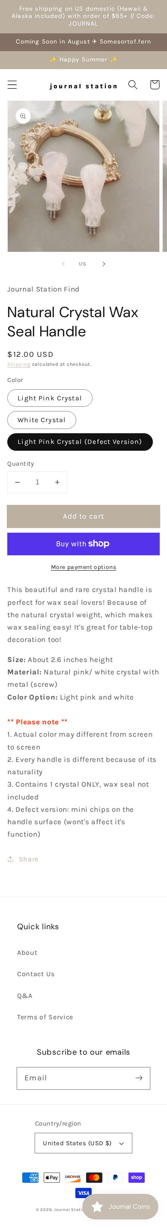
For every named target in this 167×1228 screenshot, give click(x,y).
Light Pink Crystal (50, 398)
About (27, 952)
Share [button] (29, 859)
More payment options (83, 566)
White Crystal (42, 420)
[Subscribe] (139, 1078)
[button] (12, 85)
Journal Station (71, 1209)
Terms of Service (45, 1017)
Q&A (25, 996)
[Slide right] (103, 263)
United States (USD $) (77, 1143)
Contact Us (36, 974)
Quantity (20, 463)
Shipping (18, 364)
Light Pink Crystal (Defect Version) (80, 442)
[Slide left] (63, 263)
